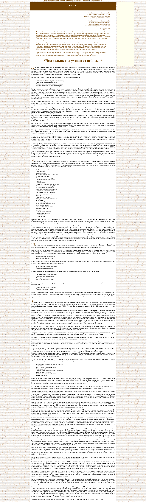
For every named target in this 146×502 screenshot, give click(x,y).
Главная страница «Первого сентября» (54, 0)
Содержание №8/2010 (96, 0)
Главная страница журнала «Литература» (77, 0)
